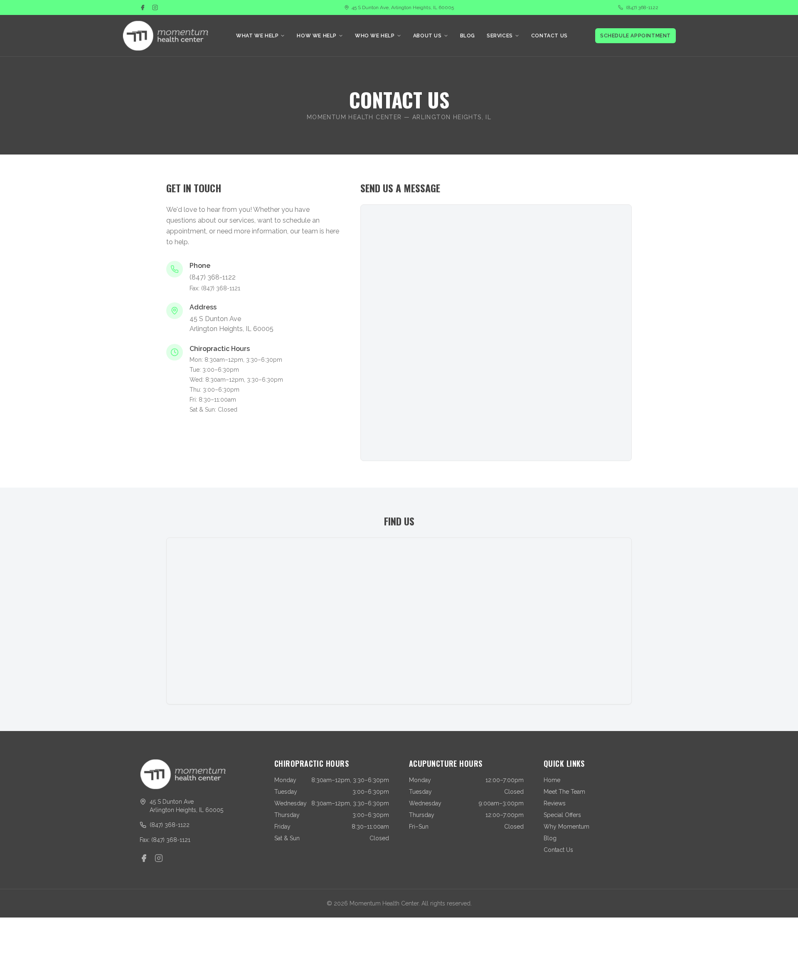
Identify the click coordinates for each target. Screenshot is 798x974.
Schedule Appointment (635, 36)
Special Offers (562, 815)
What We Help (257, 36)
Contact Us (549, 36)
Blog (467, 36)
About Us (427, 36)
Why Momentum (566, 826)
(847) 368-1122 (642, 7)
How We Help (317, 36)
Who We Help (375, 36)
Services (500, 36)
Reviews (555, 803)
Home (552, 780)
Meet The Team (564, 791)
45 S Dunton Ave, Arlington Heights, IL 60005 (403, 7)
